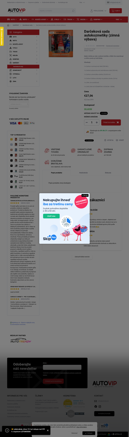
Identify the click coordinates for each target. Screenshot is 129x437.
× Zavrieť (85, 195)
